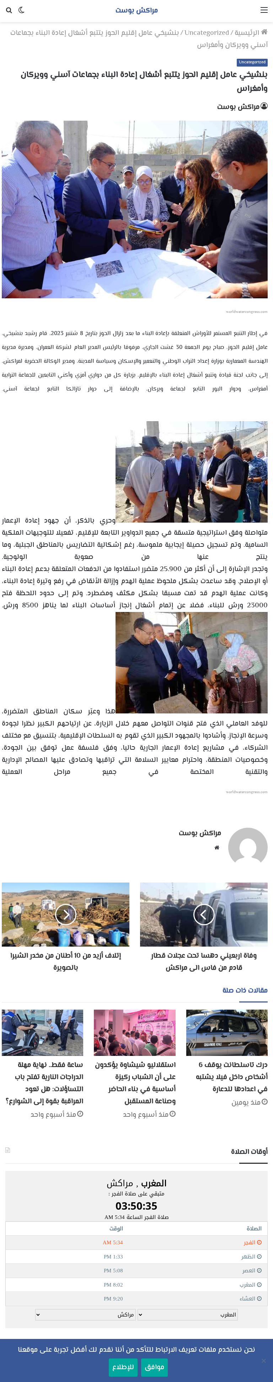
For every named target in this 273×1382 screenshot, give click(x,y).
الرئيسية (248, 33)
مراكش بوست (238, 107)
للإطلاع (123, 1367)
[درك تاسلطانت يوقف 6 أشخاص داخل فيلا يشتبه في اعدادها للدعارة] (227, 1033)
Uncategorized (206, 33)
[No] (264, 1360)
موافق (154, 1367)
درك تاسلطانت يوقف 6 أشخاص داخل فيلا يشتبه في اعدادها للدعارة (232, 1077)
